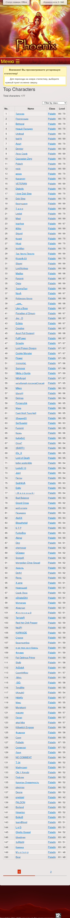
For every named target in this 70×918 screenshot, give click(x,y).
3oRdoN (20, 842)
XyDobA (20, 667)
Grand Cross (22, 502)
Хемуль (20, 567)
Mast (18, 218)
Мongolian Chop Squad (28, 562)
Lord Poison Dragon (26, 348)
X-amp (19, 582)
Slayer (19, 263)
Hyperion (20, 812)
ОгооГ (19, 443)
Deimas (19, 398)
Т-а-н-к (19, 208)
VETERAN (21, 183)
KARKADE (21, 632)
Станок (19, 637)
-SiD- (18, 682)
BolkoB (19, 817)
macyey (20, 712)
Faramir (20, 278)
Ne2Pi (19, 627)
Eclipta (19, 323)
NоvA (18, 293)
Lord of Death (23, 457)
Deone (19, 792)
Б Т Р (18, 527)
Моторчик (21, 602)
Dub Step (20, 198)
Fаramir (20, 428)
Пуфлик (20, 777)
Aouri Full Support (25, 333)
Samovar (20, 368)
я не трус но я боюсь (27, 647)
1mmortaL (21, 363)
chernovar (21, 547)
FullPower (21, 338)
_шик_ (19, 303)
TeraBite (20, 687)
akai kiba (20, 722)
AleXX (19, 517)
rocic (18, 168)
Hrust (18, 243)
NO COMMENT (24, 757)
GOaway (20, 552)
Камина (20, 847)
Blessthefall (22, 522)
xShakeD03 (22, 597)
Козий (19, 238)
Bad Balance (22, 497)
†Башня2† (21, 418)
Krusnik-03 (21, 258)
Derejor (19, 148)
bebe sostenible (24, 463)
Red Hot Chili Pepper (26, 622)
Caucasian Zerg (24, 158)
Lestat (19, 213)
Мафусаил (21, 767)
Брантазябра (22, 642)
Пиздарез (21, 512)
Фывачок (20, 732)
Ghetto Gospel (23, 832)
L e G (18, 827)
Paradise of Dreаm (25, 313)
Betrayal (20, 123)
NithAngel (21, 378)
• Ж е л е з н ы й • (25, 493)
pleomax (20, 787)
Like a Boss (22, 308)
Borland (20, 807)
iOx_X (19, 453)
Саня (18, 737)
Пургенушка (22, 118)
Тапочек (20, 113)
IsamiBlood (21, 822)
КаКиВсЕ (20, 438)
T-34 (18, 762)
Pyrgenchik (21, 403)
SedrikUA (20, 483)
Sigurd (19, 233)
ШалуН (19, 393)
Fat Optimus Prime (25, 657)
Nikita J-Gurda (23, 373)
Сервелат (21, 747)
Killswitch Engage (25, 727)
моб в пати (21, 508)
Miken (19, 388)
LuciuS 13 (21, 468)
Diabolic (20, 188)
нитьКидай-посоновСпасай (30, 383)
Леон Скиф (22, 153)
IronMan (20, 248)
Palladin (20, 742)
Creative (20, 328)
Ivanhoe (20, 223)
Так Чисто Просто (25, 253)
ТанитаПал (21, 288)
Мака (18, 408)
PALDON (20, 802)
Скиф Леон (22, 592)
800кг (18, 228)
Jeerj (18, 472)
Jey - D (19, 318)
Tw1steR (20, 617)
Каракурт (20, 178)
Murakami (21, 707)
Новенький (21, 587)
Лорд (18, 752)
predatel (20, 797)
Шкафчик (20, 837)
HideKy (19, 697)
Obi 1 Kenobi (22, 772)
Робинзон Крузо (24, 298)
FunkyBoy (21, 532)
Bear (18, 857)
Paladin (52, 113)
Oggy (18, 283)
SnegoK (20, 557)
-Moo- (19, 677)
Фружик (20, 652)
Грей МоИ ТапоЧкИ (26, 413)
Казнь (19, 433)
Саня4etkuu (22, 672)
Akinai (19, 537)
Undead (20, 133)
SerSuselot (21, 423)
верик (19, 173)
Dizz (18, 542)
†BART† (20, 448)
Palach (19, 163)
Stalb (18, 662)
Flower (19, 358)
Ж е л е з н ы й (23, 612)
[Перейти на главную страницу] (35, 45)
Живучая (20, 607)
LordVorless (22, 268)
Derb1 (19, 572)
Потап (19, 717)
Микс (18, 702)
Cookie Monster (24, 353)
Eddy (18, 487)
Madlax (19, 273)
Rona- (19, 577)
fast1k (19, 138)
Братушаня (22, 203)
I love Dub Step (24, 193)
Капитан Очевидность (27, 782)
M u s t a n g (22, 852)
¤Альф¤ (20, 692)
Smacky (20, 343)
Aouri (18, 143)
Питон (19, 478)
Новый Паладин (24, 128)
